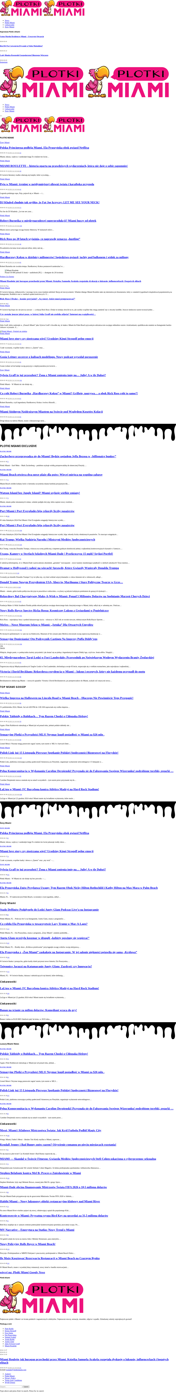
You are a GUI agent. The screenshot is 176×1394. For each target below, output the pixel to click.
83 (20, 559)
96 (20, 703)
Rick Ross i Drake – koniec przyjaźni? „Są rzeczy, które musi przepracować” (37, 299)
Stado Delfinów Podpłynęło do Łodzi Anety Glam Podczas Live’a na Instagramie (49, 909)
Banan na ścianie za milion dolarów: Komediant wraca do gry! (38, 1010)
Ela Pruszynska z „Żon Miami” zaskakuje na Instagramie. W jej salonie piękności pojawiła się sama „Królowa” (68, 952)
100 (21, 226)
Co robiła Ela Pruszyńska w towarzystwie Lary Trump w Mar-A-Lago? (44, 923)
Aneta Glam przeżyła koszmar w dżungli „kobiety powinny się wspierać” (44, 937)
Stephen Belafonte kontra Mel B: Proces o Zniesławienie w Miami (40, 1173)
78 (20, 721)
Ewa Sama (9, 1333)
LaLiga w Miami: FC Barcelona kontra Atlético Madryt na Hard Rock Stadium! (49, 789)
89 (8, 915)
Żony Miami (9, 27)
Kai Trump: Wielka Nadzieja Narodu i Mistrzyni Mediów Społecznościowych (47, 539)
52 (8, 1221)
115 (8, 971)
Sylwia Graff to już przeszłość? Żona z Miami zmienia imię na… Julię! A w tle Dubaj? (53, 375)
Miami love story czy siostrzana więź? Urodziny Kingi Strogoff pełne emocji (47, 338)
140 (19, 587)
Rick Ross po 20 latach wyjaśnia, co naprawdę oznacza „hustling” (40, 238)
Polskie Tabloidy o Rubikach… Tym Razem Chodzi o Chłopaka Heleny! (44, 716)
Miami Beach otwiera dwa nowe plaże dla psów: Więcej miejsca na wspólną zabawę (51, 474)
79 (8, 1206)
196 (21, 644)
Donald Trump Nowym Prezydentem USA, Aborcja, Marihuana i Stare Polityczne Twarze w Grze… (61, 582)
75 (20, 207)
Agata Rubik (9, 1339)
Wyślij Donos (10, 1382)
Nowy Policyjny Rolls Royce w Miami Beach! (27, 1244)
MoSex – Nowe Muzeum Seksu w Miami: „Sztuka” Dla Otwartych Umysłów (46, 624)
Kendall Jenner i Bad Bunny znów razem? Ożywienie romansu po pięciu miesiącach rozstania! (58, 1144)
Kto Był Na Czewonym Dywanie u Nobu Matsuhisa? (21, 46)
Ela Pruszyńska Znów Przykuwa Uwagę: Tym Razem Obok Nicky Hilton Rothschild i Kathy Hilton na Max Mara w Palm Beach (79, 887)
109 (8, 1135)
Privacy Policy (10, 1378)
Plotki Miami (10, 23)
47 (8, 303)
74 (20, 344)
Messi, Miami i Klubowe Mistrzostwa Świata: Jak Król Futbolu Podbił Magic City (50, 1130)
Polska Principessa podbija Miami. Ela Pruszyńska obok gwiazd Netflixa (44, 147)
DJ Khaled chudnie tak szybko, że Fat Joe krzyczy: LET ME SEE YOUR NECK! (49, 202)
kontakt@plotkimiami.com (16, 1370)
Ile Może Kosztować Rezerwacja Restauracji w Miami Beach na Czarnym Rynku (50, 1258)
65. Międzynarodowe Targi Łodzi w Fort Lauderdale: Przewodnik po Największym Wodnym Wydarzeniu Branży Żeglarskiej (77, 657)
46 (20, 244)
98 (8, 1015)
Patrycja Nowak (14, 153)
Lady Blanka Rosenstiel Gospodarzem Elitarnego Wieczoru (24, 55)
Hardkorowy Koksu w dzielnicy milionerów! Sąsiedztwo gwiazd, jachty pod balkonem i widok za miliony (64, 257)
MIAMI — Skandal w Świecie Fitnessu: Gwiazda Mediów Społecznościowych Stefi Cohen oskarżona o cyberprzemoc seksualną (78, 1158)
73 (8, 461)
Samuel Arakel (10, 1337)
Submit (26, 1387)
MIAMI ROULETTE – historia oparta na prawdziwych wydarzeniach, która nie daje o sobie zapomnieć (64, 165)
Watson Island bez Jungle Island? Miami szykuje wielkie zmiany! (40, 492)
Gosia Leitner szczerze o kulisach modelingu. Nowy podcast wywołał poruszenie (49, 356)
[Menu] (1, 115)
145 (8, 1178)
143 (8, 1263)
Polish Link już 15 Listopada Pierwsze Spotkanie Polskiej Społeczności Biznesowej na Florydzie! (59, 752)
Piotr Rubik (9, 1329)
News (7, 20)
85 (20, 417)
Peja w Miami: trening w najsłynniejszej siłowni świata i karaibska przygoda (47, 184)
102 (21, 615)
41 (8, 286)
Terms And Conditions (13, 1380)
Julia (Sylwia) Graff (12, 1344)
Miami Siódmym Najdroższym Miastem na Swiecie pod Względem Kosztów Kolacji (51, 411)
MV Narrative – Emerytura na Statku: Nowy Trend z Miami (37, 1229)
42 (20, 189)
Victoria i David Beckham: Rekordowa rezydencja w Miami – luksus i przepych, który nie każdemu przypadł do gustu (72, 671)
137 (8, 929)
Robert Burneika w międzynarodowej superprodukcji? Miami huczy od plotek (48, 220)
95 (20, 601)
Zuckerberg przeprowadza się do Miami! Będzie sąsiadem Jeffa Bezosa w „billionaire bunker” (58, 456)
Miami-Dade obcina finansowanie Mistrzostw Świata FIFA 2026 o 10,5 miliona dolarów (53, 1187)
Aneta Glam (9, 1342)
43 (20, 153)
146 (8, 957)
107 (21, 758)
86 (20, 677)
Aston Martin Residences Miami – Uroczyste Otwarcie (22, 36)
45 (8, 319)
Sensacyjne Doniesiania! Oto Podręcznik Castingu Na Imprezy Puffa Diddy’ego (48, 638)
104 (21, 544)
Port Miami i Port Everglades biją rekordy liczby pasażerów (37, 511)
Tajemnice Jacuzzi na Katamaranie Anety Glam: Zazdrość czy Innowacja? (46, 966)
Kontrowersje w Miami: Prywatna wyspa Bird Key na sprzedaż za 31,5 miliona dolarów (54, 1215)
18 (20, 171)
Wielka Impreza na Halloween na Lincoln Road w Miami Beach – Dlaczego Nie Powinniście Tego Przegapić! (66, 698)
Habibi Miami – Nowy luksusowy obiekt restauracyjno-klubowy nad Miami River (50, 1201)
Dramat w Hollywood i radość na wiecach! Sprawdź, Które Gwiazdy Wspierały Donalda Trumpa (59, 567)
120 (18, 573)
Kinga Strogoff (10, 1331)
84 (20, 740)
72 (8, 480)
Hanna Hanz (12, 573)
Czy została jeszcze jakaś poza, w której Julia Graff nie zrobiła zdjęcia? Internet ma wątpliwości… (48, 314)
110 (8, 1249)
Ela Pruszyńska (10, 1335)
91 (8, 893)
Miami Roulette (11, 1346)
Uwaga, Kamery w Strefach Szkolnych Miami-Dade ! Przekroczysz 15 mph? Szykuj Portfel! (56, 553)
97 (8, 1150)
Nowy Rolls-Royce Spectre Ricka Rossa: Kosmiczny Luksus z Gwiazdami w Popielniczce (54, 610)
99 (20, 776)
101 (21, 380)
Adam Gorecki (13, 587)
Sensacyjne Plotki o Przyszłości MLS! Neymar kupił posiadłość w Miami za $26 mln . (52, 734)
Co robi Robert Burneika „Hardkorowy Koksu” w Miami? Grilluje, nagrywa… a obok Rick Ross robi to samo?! (69, 393)
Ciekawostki (9, 25)
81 (20, 262)
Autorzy (8, 1374)
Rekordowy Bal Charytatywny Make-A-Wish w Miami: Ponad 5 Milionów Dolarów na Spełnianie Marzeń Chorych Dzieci (75, 596)
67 (20, 398)
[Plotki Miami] (88, 83)
